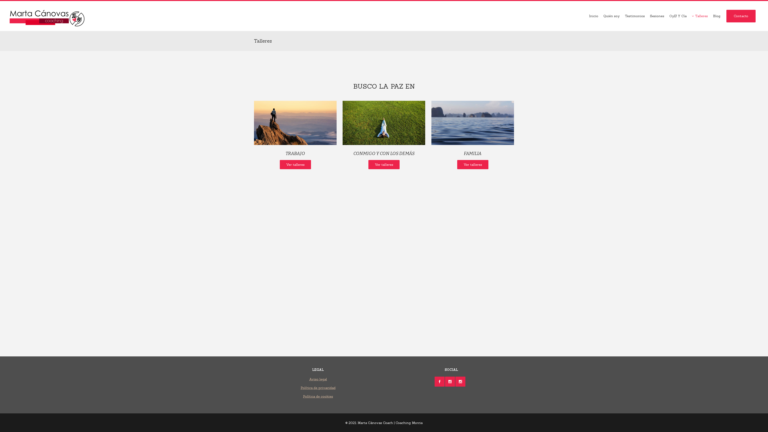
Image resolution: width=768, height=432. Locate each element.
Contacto (741, 16)
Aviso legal (318, 379)
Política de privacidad (318, 388)
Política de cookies (318, 396)
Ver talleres (295, 165)
